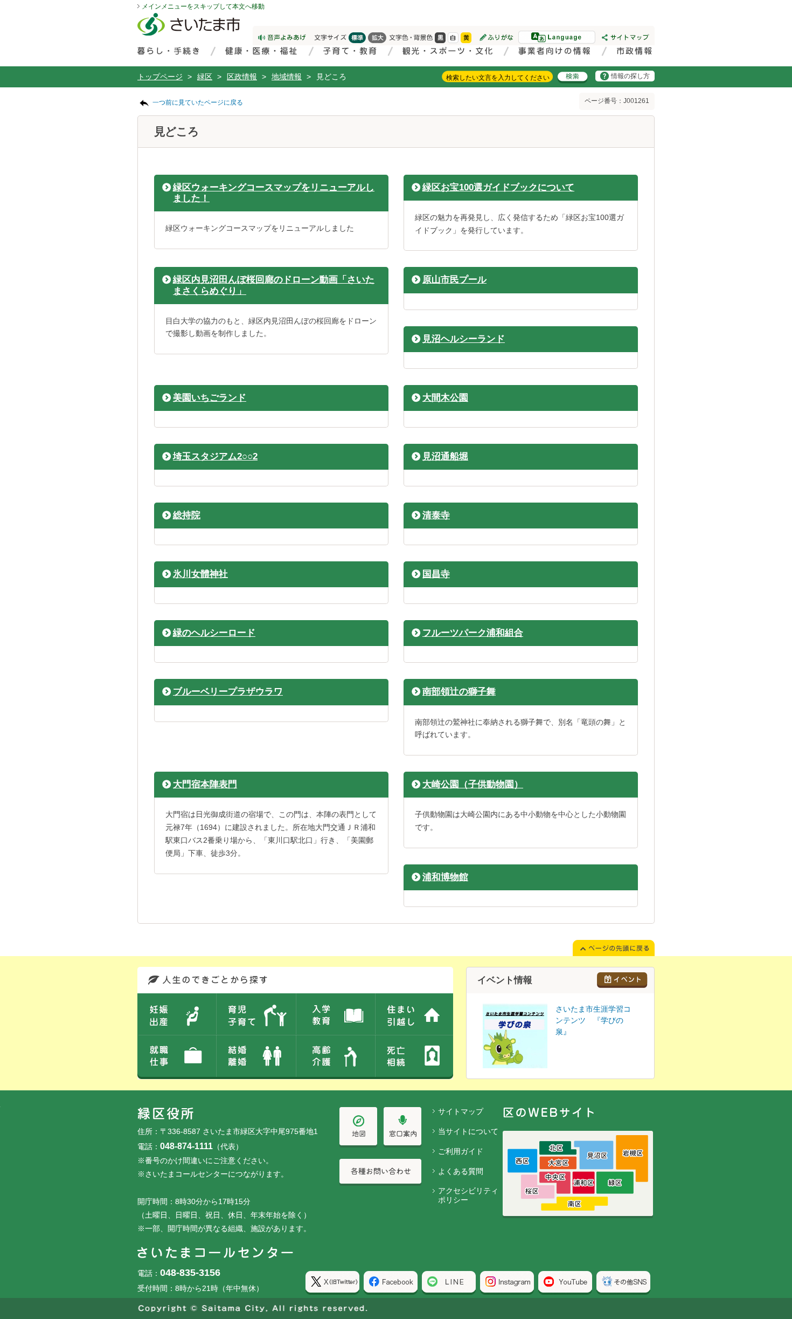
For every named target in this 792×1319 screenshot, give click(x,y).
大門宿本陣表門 (205, 784)
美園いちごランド (209, 398)
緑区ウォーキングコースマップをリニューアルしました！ (273, 192)
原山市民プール (454, 279)
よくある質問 (460, 1171)
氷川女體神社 (200, 574)
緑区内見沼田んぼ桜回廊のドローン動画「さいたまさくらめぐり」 (273, 285)
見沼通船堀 (445, 456)
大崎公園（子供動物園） (472, 784)
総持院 (186, 515)
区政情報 (242, 76)
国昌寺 (436, 574)
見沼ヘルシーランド (463, 339)
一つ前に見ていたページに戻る (197, 102)
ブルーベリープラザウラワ (228, 691)
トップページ (160, 76)
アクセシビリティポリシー (468, 1195)
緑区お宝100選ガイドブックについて (498, 187)
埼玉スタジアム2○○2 (215, 456)
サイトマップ (460, 1111)
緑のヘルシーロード (214, 633)
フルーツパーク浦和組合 (472, 633)
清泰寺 (436, 515)
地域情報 (287, 76)
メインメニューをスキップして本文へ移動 (203, 6)
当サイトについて (468, 1131)
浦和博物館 (445, 877)
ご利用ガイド (460, 1151)
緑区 (204, 76)
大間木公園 (445, 398)
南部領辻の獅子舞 (459, 691)
